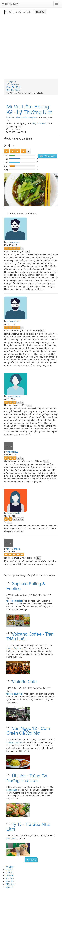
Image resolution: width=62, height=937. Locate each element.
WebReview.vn (10, 3)
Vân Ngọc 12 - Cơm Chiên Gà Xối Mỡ (28, 730)
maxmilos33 (12, 451)
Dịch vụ (9, 886)
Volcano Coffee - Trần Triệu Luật (30, 636)
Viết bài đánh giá (47, 156)
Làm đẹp (10, 875)
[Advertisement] (31, 46)
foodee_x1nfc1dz (14, 600)
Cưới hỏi (9, 872)
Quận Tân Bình (39, 123)
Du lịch (9, 869)
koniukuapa (11, 789)
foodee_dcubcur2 (14, 693)
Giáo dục (10, 884)
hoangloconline (14, 513)
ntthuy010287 (13, 242)
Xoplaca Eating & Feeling (25, 585)
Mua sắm (10, 881)
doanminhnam (13, 396)
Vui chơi (9, 878)
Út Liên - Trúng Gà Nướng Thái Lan (26, 777)
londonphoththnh (14, 742)
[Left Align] (6, 151)
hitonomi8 (10, 838)
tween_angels (13, 548)
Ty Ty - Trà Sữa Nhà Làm (28, 826)
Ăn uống (9, 866)
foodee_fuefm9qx (14, 648)
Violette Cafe (24, 681)
